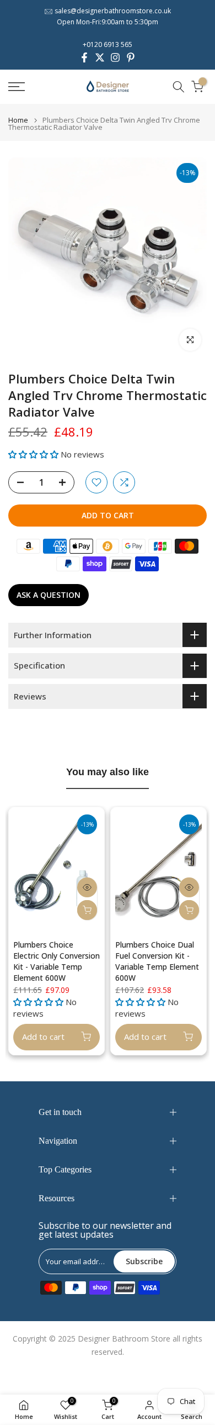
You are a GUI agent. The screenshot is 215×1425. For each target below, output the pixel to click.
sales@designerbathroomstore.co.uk (113, 10)
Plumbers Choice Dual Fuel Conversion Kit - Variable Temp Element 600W (157, 961)
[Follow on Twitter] (100, 57)
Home (18, 120)
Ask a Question (48, 595)
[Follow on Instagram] (115, 57)
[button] (34, 454)
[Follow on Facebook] (84, 57)
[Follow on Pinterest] (131, 57)
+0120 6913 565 (107, 44)
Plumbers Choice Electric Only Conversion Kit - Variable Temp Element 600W (56, 961)
